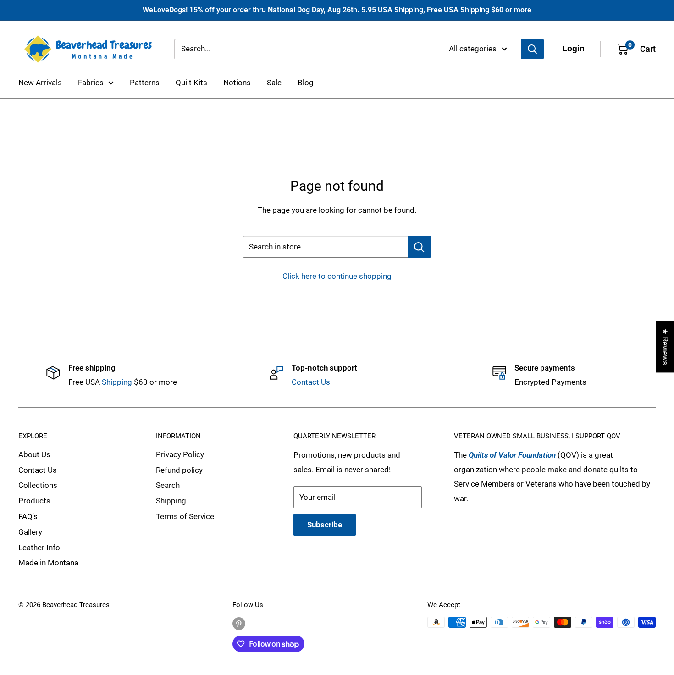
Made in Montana (48, 562)
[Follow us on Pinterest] (238, 623)
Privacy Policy (180, 454)
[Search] (532, 49)
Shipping (117, 382)
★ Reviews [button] (665, 346)
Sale (274, 82)
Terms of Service (185, 516)
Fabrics (91, 82)
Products (34, 500)
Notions (237, 82)
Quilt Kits (191, 82)
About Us (34, 454)
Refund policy (179, 470)
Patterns (145, 82)
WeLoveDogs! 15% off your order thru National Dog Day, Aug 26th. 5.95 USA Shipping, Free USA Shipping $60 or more (337, 10)
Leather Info (39, 547)
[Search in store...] (419, 247)
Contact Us (311, 382)
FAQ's (28, 516)
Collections (37, 485)
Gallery (30, 532)
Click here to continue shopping (337, 276)
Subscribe (324, 524)
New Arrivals (40, 82)
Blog (306, 82)
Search (168, 485)
